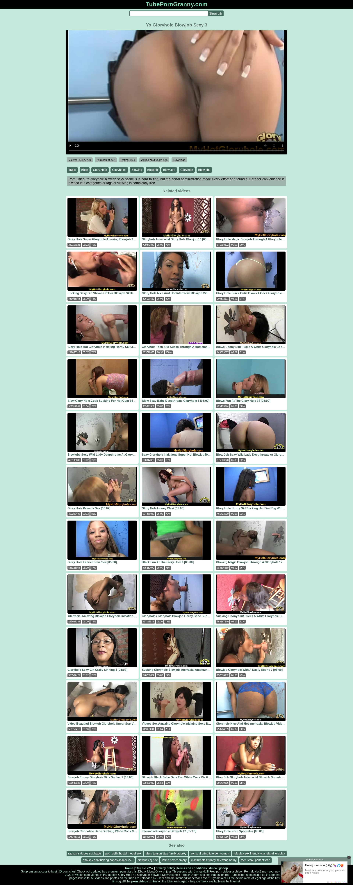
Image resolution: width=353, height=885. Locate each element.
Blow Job (169, 169)
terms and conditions (192, 868)
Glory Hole (100, 169)
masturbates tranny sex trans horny (213, 860)
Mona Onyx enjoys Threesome (167, 871)
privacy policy (165, 868)
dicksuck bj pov (148, 860)
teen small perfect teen (255, 860)
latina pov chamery (174, 860)
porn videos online (144, 881)
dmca (213, 868)
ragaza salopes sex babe (84, 853)
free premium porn (114, 871)
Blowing (136, 169)
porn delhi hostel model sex (123, 853)
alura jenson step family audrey (166, 853)
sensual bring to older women (210, 853)
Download (179, 159)
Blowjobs (204, 169)
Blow (84, 169)
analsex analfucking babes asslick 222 (108, 860)
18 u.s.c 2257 (144, 868)
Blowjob (152, 169)
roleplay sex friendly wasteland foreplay (259, 853)
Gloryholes (119, 169)
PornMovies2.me (255, 871)
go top (223, 868)
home (129, 868)
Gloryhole (186, 169)
